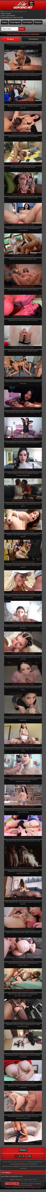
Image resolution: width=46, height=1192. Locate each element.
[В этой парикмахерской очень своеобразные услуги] (23, 60)
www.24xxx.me (6, 1176)
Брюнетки (34, 1166)
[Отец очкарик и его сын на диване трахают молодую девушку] (23, 489)
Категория (27, 22)
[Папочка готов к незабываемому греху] (23, 274)
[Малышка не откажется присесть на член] (23, 336)
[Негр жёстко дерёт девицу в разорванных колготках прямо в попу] (23, 1009)
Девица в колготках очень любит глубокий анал (23, 932)
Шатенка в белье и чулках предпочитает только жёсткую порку (23, 1025)
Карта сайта (28, 1179)
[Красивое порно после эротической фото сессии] (23, 856)
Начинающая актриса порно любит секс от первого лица (23, 750)
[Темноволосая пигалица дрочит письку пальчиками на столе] (23, 795)
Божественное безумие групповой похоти (23, 351)
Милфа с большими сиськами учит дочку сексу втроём (23, 566)
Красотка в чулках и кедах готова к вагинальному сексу (23, 688)
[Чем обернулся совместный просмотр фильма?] (23, 458)
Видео (12, 1179)
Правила (19, 1179)
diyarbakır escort (17, 1176)
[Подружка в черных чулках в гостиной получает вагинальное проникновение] (23, 611)
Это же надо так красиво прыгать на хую (23, 198)
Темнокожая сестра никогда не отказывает (23, 136)
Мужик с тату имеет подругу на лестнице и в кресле (23, 535)
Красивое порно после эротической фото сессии (23, 841)
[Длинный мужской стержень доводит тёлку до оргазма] (23, 672)
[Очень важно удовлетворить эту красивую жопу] (23, 427)
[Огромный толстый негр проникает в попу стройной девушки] (23, 887)
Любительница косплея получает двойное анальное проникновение (23, 811)
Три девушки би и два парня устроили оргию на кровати (23, 903)
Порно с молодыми (8, 15)
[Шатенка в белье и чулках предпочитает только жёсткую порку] (23, 1040)
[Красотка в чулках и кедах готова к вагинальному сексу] (23, 703)
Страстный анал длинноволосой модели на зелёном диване (23, 964)
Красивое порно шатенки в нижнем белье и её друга (23, 505)
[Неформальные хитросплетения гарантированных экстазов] (23, 397)
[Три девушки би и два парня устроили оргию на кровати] (23, 917)
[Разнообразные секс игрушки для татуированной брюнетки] (23, 734)
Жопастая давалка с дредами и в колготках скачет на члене (23, 627)
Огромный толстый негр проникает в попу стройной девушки (23, 872)
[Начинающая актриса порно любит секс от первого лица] (23, 764)
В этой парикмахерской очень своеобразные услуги (23, 45)
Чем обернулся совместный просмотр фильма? (23, 443)
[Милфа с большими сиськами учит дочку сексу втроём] (23, 580)
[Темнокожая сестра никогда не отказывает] (23, 152)
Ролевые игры (31, 1162)
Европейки (23, 1164)
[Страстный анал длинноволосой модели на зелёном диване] (23, 978)
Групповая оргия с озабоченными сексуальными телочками (23, 1056)
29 (29, 1156)
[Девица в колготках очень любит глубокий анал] (23, 948)
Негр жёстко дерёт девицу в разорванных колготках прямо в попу (23, 995)
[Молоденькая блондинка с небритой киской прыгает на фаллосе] (23, 1132)
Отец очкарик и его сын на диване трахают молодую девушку (23, 474)
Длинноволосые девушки (10, 1166)
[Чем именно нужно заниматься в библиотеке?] (23, 91)
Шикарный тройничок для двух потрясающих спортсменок (23, 229)
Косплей (41, 1166)
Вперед (23, 1150)
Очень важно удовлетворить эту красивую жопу (23, 412)
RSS (34, 1179)
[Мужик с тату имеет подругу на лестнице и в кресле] (23, 550)
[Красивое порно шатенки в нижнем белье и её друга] (23, 519)
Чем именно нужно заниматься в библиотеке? (23, 75)
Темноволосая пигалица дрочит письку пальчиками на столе (23, 780)
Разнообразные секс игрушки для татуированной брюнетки (23, 719)
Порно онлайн (6, 13)
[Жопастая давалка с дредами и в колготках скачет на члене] (23, 642)
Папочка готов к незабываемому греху (23, 259)
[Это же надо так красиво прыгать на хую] (23, 213)
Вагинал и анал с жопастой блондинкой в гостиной (23, 1086)
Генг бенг (23, 1168)
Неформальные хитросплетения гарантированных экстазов (23, 382)
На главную (6, 1172)
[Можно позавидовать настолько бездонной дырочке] (23, 121)
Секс (2, 11)
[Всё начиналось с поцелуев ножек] (23, 182)
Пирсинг (40, 1162)
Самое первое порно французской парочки (23, 290)
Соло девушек (14, 1164)
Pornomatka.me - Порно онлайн (12, 17)
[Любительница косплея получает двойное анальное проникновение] (23, 825)
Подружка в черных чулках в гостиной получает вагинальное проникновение (23, 597)
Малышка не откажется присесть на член (23, 320)
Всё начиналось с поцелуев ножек (23, 167)
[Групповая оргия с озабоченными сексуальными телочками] (23, 1070)
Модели (38, 22)
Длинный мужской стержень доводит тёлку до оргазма (23, 658)
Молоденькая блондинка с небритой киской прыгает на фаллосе (23, 1117)
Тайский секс (25, 1166)
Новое (4, 22)
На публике (32, 1164)
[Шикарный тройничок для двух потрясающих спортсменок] (23, 244)
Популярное (15, 22)
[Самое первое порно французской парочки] (23, 305)
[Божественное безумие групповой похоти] (23, 366)
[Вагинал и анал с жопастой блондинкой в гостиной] (23, 1101)
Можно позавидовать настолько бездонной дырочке (23, 107)
